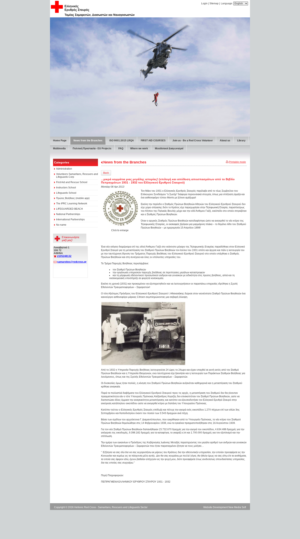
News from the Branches (124, 162)
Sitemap (214, 3)
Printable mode (237, 162)
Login (204, 3)
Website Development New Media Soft (224, 507)
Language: (227, 3)
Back (106, 172)
